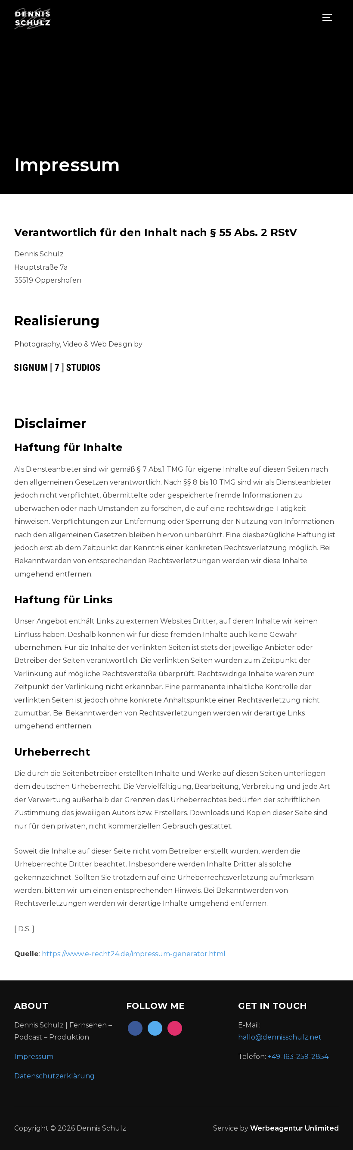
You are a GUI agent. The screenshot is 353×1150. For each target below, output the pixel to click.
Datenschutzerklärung (55, 1076)
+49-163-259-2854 (298, 1056)
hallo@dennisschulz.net (280, 1037)
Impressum (33, 1056)
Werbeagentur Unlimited (294, 1128)
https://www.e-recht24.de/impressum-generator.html (134, 954)
